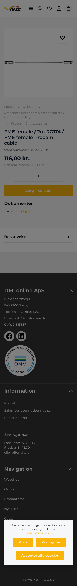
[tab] (37, 237)
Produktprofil (14, 499)
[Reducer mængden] (9, 176)
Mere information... (38, 533)
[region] (38, 62)
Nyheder (11, 509)
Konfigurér (51, 542)
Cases (8, 518)
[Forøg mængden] (68, 176)
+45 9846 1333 (28, 312)
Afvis (23, 542)
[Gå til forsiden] (12, 8)
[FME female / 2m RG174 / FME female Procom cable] (38, 62)
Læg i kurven (38, 190)
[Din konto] (59, 8)
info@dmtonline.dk (30, 318)
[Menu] (31, 8)
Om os (9, 489)
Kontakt (10, 403)
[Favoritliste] (49, 8)
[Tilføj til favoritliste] (62, 38)
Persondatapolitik (18, 418)
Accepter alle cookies (40, 555)
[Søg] (40, 8)
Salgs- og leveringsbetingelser (28, 411)
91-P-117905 (20, 212)
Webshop (11, 479)
